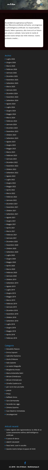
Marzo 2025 (10, 86)
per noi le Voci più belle (15, 387)
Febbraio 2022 (11, 197)
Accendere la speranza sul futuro (19, 23)
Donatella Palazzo (13, 349)
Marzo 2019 (10, 300)
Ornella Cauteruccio (13, 383)
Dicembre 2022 (12, 162)
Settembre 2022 (12, 173)
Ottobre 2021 (11, 210)
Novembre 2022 (12, 166)
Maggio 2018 (11, 331)
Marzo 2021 (10, 231)
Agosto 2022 (10, 176)
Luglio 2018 (10, 324)
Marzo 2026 (10, 66)
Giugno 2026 (11, 62)
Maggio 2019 (11, 297)
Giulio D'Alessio (12, 359)
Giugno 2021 (11, 221)
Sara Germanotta (12, 401)
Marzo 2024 (10, 118)
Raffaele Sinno (11, 397)
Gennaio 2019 (11, 307)
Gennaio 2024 (11, 124)
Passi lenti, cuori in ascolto (16, 445)
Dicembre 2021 (12, 204)
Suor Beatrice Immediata (15, 411)
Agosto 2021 (10, 217)
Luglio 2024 (10, 107)
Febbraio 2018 (11, 338)
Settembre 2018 (12, 321)
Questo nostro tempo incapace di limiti (20, 449)
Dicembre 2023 (12, 128)
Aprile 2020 (10, 266)
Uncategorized (11, 414)
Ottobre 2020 (11, 248)
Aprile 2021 (10, 228)
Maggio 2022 (11, 186)
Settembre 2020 (12, 252)
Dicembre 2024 (12, 93)
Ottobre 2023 (11, 135)
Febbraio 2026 (11, 69)
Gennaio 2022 (11, 200)
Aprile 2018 (10, 334)
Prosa (8, 394)
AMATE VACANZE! (12, 442)
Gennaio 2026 (11, 73)
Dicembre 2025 (12, 76)
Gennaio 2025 (11, 90)
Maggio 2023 (11, 148)
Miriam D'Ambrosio (13, 376)
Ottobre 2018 (11, 317)
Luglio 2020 (10, 255)
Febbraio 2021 (11, 235)
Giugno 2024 (11, 111)
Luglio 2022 (10, 179)
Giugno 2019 (11, 293)
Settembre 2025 (12, 83)
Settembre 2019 (12, 283)
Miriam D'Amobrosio (14, 380)
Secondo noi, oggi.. (13, 404)
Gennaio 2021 (11, 238)
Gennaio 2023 (11, 159)
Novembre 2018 (12, 314)
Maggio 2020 (11, 262)
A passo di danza (12, 438)
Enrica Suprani (11, 352)
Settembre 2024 (12, 100)
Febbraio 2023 (11, 155)
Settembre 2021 (12, 214)
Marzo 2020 (10, 269)
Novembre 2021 (12, 207)
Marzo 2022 (10, 193)
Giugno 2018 (11, 328)
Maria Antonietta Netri (14, 373)
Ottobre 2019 (11, 279)
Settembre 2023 (12, 138)
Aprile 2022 (10, 190)
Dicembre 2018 (12, 310)
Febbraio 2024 (11, 121)
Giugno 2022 (11, 183)
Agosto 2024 (10, 104)
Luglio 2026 (10, 59)
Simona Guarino (12, 407)
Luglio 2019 (10, 290)
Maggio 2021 (11, 224)
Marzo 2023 (10, 152)
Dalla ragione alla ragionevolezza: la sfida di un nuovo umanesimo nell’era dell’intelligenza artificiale (24, 432)
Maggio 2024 (11, 114)
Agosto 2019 (10, 286)
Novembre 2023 (12, 131)
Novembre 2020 (12, 245)
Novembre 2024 (12, 97)
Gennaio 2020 (11, 276)
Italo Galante (11, 363)
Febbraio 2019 (11, 303)
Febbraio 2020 (11, 272)
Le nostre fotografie (13, 366)
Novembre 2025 (12, 80)
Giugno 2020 (11, 259)
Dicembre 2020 (12, 241)
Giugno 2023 (11, 145)
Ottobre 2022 (11, 169)
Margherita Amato (13, 370)
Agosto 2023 (10, 142)
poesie (8, 390)
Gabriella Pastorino (13, 356)
